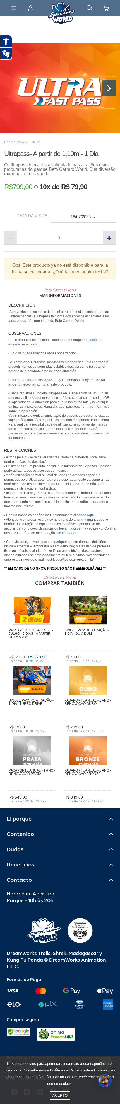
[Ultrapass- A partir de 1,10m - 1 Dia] (60, 88)
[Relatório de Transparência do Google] (18, 1034)
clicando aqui (83, 515)
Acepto (60, 1095)
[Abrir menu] (14, 7)
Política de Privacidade (70, 1070)
